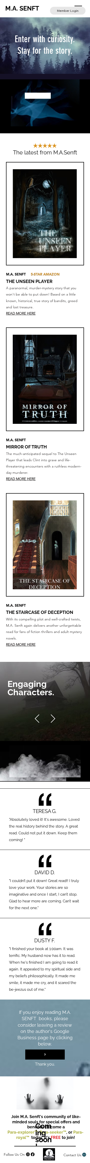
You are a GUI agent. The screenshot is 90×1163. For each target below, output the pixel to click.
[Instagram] (28, 1154)
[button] (70, 120)
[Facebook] (32, 1154)
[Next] (53, 719)
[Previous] (37, 719)
